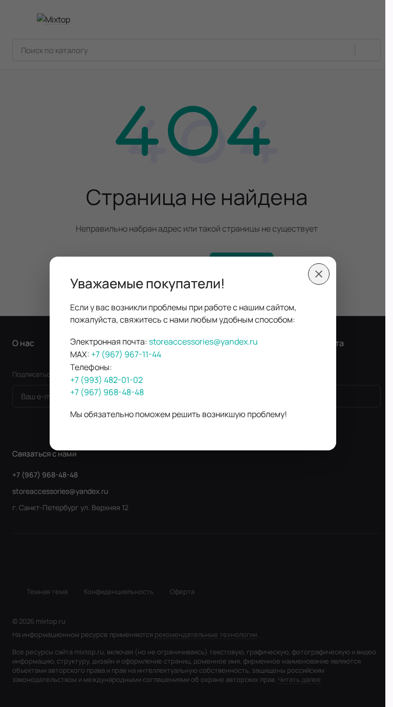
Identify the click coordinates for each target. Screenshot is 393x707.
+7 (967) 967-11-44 (126, 354)
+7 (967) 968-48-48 (107, 392)
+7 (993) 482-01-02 (106, 379)
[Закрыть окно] (319, 274)
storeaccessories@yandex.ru (203, 341)
